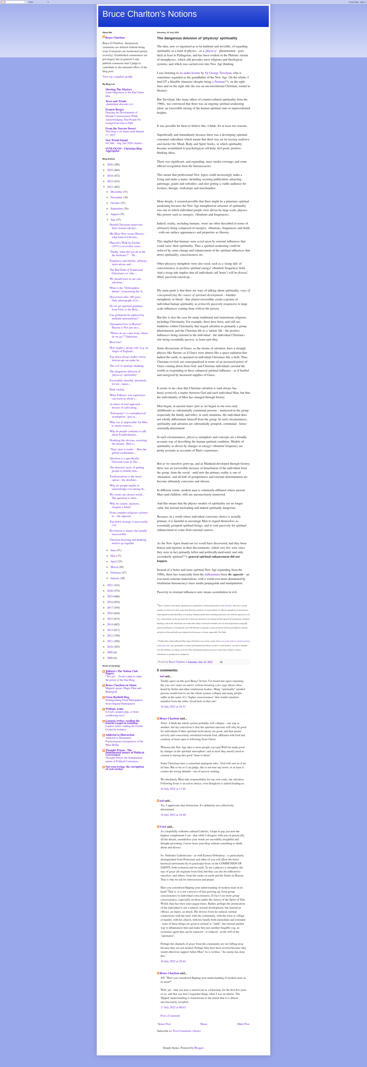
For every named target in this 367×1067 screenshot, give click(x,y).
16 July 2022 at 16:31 (173, 706)
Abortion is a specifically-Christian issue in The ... (125, 460)
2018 (110, 602)
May (113, 556)
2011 (110, 641)
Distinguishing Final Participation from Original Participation (124, 701)
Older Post (243, 1024)
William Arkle (114, 709)
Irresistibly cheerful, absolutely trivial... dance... (128, 382)
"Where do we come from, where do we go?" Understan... (129, 334)
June (114, 550)
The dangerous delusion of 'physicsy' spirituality (125, 373)
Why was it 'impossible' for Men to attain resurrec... (128, 423)
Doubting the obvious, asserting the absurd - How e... (128, 442)
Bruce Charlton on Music (121, 685)
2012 (110, 635)
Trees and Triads (116, 101)
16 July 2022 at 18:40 (173, 815)
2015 (110, 619)
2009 (110, 652)
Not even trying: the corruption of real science (125, 768)
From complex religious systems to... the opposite (129, 514)
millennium (212, 574)
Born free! (116, 342)
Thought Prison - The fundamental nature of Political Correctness (125, 752)
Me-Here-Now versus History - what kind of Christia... (128, 235)
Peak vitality (117, 389)
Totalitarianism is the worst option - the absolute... (125, 478)
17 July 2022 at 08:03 (173, 1007)
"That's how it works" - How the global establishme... (128, 451)
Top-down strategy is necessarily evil (129, 523)
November (117, 197)
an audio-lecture (190, 73)
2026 (110, 164)
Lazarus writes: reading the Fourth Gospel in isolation (123, 722)
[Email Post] (220, 661)
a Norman (218, 81)
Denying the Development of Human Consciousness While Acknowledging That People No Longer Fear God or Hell (123, 117)
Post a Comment (170, 1015)
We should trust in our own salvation (125, 280)
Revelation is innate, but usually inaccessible (128, 532)
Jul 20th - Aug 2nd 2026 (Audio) (124, 143)
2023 (110, 181)
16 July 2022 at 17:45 (173, 789)
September (117, 208)
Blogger (199, 1048)
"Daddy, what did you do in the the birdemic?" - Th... (128, 253)
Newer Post (164, 1024)
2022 (110, 187)
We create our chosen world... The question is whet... (127, 496)
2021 (110, 585)
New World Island (117, 140)
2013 (110, 630)
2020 (110, 591)
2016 (110, 613)
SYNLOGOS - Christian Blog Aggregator (124, 149)
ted (162, 676)
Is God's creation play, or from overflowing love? (122, 713)
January (115, 578)
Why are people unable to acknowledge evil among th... (128, 487)
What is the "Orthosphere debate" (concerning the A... (127, 289)
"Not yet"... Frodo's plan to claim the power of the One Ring (124, 678)
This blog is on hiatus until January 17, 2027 (125, 133)
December (117, 192)
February (116, 572)
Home (203, 1024)
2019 (110, 596)
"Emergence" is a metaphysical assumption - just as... (128, 414)
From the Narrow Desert (121, 128)
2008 (110, 658)
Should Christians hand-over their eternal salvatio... (126, 226)
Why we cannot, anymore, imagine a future (125, 505)
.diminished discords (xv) (119, 104)
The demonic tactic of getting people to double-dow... (127, 469)
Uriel (163, 827)
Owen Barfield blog (117, 697)
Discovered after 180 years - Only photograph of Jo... (126, 298)
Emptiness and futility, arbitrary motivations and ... (128, 262)
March (115, 567)
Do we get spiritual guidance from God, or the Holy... (126, 307)
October (116, 203)
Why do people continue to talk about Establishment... (128, 433)
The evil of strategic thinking (127, 366)
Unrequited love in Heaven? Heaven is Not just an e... (125, 325)
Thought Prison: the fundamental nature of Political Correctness (124, 759)
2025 (110, 170)
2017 (110, 607)
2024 (110, 175)
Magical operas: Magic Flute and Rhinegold (123, 689)
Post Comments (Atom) (187, 1031)
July (113, 220)
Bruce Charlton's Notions (150, 14)
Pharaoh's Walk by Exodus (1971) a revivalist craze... (126, 244)
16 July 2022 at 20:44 (173, 961)
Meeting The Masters (119, 89)
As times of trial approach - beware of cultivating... (126, 405)
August (115, 214)
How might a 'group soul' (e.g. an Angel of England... (129, 349)
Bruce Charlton (169, 718)
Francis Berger (115, 109)
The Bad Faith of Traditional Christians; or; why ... (126, 271)
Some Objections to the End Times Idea (125, 94)
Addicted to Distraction (120, 735)
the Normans (227, 605)
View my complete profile (118, 76)
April (114, 561)
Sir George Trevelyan (218, 73)
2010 (110, 647)
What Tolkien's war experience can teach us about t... (127, 396)
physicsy (211, 51)
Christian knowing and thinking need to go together (128, 541)
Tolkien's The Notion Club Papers (122, 672)
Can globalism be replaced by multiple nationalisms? (127, 316)
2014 (110, 624)
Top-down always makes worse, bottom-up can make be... (128, 358)
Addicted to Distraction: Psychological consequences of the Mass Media (124, 741)
